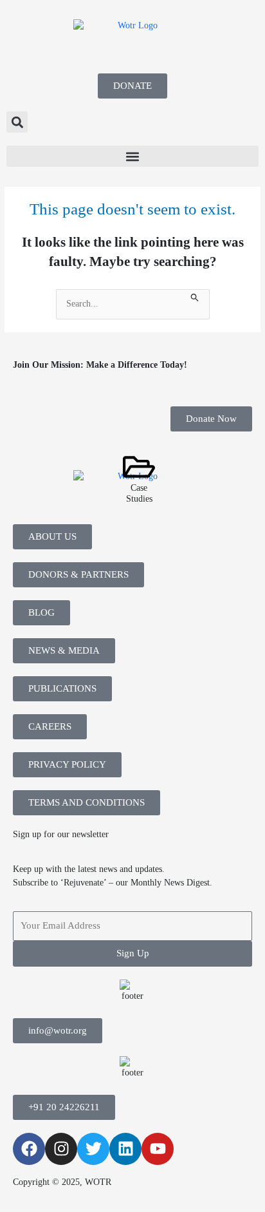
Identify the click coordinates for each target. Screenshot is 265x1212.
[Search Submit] (194, 296)
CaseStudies (139, 493)
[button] (17, 122)
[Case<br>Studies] (139, 467)
